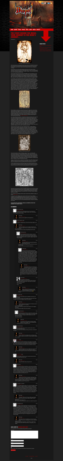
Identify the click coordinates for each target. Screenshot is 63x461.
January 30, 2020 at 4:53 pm (20, 355)
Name (12, 439)
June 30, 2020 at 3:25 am (26, 265)
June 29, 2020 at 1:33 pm (25, 249)
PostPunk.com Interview (43, 48)
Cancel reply (25, 427)
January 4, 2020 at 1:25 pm (25, 241)
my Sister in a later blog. (24, 115)
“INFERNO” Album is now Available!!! (45, 49)
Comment (12, 430)
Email (12, 442)
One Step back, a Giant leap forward (45, 47)
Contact (38, 29)
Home (12, 29)
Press (27, 29)
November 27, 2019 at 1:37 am (22, 216)
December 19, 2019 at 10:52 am (20, 295)
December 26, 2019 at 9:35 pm (23, 320)
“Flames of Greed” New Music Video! (45, 50)
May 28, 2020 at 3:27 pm (19, 404)
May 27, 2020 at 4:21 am (19, 384)
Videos (19, 29)
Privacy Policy (31, 456)
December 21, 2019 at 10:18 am (22, 302)
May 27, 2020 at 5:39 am (21, 396)
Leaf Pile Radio (19, 354)
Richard (18, 339)
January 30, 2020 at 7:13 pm (22, 360)
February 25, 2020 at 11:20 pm (22, 376)
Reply (36, 209)
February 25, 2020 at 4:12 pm (20, 365)
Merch (34, 29)
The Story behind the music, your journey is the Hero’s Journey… (24, 35)
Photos (23, 29)
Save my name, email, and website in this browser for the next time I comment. (22, 448)
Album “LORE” (15, 194)
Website (12, 444)
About (30, 29)
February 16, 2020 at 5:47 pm (23, 278)
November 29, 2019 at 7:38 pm (20, 221)
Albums (15, 29)
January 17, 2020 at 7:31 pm (20, 340)
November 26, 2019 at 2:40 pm (20, 210)
